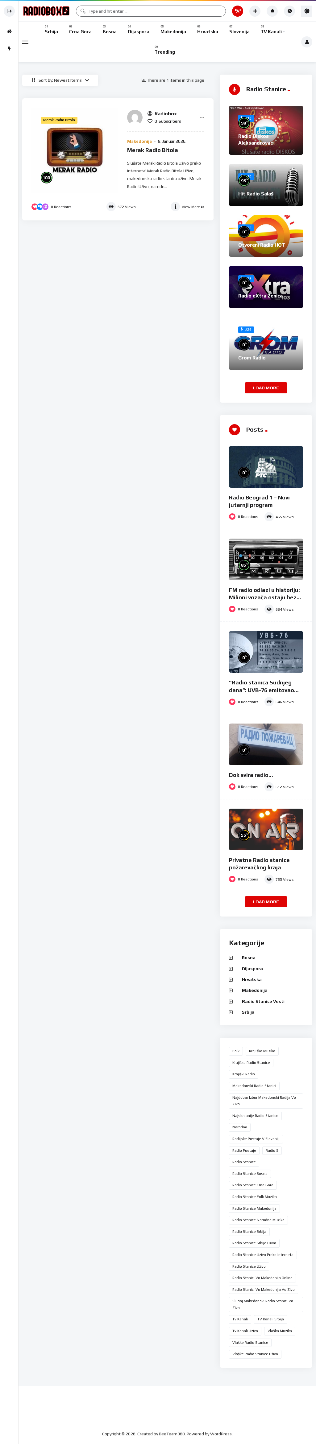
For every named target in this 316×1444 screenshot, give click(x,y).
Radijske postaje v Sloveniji (256, 1139)
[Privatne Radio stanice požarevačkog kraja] (266, 829)
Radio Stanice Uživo (249, 1266)
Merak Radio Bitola (152, 150)
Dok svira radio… (251, 775)
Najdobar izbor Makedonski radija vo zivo (264, 1100)
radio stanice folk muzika (254, 1197)
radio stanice (244, 1162)
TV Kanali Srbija (270, 1319)
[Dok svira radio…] (266, 744)
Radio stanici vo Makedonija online (262, 1278)
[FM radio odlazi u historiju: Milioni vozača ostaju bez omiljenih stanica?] (266, 559)
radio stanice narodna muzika (258, 1220)
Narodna (239, 1127)
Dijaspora (252, 968)
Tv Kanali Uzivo (245, 1331)
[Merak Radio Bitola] (74, 150)
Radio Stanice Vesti (263, 1001)
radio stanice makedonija (254, 1208)
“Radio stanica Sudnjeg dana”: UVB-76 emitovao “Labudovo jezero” (261, 690)
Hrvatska (252, 979)
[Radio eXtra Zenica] (266, 287)
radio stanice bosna (250, 1173)
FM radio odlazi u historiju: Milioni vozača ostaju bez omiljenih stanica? (264, 597)
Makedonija (139, 141)
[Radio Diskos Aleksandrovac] (266, 130)
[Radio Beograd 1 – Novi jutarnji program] (266, 467)
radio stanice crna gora (252, 1185)
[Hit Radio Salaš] (266, 185)
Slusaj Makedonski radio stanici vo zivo (262, 1304)
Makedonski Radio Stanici (254, 1086)
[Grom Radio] (266, 343)
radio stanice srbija (249, 1231)
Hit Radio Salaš (255, 194)
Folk (235, 1051)
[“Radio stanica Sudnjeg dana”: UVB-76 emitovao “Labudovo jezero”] (266, 652)
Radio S (272, 1150)
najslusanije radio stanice (255, 1116)
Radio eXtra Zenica (260, 296)
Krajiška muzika (262, 1051)
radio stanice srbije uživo (254, 1243)
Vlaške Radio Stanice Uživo (255, 1354)
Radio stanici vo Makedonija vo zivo (263, 1289)
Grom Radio (252, 358)
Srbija (248, 1012)
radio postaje (244, 1150)
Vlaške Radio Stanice (250, 1342)
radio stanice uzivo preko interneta (262, 1255)
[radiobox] (135, 117)
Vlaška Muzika (280, 1331)
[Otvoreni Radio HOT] (266, 236)
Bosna (249, 957)
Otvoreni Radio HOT (261, 245)
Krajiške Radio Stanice (251, 1062)
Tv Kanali (240, 1319)
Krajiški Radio (243, 1074)
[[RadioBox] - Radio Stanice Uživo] (46, 11)
